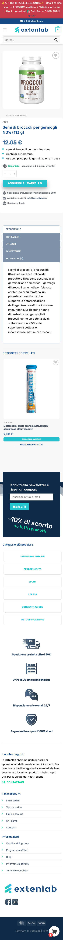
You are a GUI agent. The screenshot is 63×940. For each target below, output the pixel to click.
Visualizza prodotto (31, 444)
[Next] (15, 112)
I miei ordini (12, 800)
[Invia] (56, 39)
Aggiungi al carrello (25, 183)
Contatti (11, 827)
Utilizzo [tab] (11, 244)
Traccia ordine (14, 807)
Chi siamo (12, 820)
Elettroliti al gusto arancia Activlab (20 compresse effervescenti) (26, 427)
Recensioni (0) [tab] (14, 258)
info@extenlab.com (33, 21)
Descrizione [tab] (13, 229)
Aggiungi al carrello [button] (31, 439)
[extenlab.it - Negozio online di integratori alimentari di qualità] (31, 30)
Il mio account (14, 814)
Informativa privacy (17, 863)
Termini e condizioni (17, 870)
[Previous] (6, 112)
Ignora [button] (32, 15)
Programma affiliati (17, 850)
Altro (5, 121)
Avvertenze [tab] (13, 251)
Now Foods (20, 115)
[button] (5, 29)
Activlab (8, 423)
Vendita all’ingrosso (17, 843)
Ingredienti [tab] (13, 237)
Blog (9, 857)
